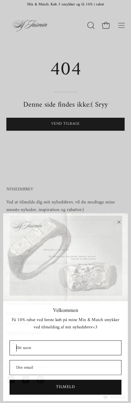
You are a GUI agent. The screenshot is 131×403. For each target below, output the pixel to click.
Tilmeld (65, 385)
